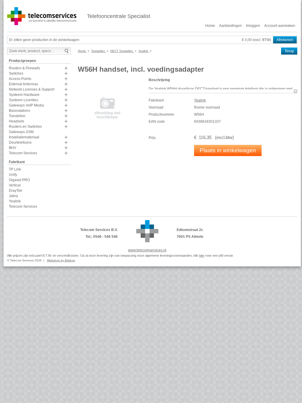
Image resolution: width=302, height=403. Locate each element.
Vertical (15, 185)
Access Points (20, 79)
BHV (12, 148)
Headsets (16, 121)
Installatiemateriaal (24, 137)
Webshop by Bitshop (61, 260)
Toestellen (17, 116)
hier (201, 255)
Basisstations (19, 111)
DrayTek (15, 191)
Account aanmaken (279, 26)
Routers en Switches (25, 126)
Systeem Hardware (24, 95)
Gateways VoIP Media (26, 105)
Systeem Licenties (23, 100)
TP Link (15, 169)
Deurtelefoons (20, 142)
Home (210, 26)
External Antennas (23, 84)
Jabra (13, 196)
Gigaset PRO (19, 180)
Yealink (15, 201)
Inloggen (253, 26)
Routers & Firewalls (24, 68)
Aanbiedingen (230, 26)
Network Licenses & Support (31, 89)
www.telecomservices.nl (147, 250)
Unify (13, 175)
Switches (16, 73)
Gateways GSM (21, 132)
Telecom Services (23, 153)
